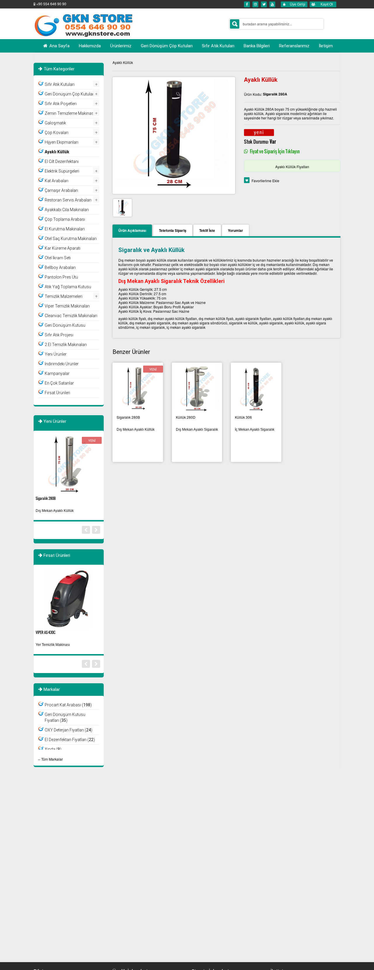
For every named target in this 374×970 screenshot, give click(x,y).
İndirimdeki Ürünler (62, 363)
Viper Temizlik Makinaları (67, 306)
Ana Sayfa (59, 45)
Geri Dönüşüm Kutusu (65, 325)
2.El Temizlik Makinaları (66, 344)
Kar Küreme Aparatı (62, 248)
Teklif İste (207, 230)
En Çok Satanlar (59, 383)
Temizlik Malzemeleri (63, 296)
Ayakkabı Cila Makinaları (67, 209)
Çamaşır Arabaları (61, 190)
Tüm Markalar (52, 759)
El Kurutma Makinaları (65, 229)
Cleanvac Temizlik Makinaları (71, 315)
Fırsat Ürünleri (57, 392)
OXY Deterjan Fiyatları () (68, 730)
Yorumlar (235, 230)
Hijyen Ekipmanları (61, 142)
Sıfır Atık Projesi (59, 335)
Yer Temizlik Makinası (53, 645)
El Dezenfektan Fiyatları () (70, 739)
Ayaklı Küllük (122, 62)
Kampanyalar (57, 373)
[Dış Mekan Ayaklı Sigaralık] (197, 388)
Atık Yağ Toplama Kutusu (68, 286)
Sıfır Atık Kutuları (60, 84)
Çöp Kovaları (56, 132)
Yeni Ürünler (56, 354)
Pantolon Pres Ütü (61, 277)
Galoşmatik (55, 123)
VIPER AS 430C (45, 632)
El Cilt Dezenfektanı (62, 161)
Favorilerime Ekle (265, 180)
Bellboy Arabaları (60, 267)
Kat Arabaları (56, 180)
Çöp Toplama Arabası (65, 219)
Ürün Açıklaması (132, 230)
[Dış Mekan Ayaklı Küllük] (138, 388)
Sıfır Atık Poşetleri (61, 103)
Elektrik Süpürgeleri (62, 171)
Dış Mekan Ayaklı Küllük (136, 429)
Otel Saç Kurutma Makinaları (71, 238)
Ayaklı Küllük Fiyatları (292, 166)
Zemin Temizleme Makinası (70, 113)
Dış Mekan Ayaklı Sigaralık (197, 429)
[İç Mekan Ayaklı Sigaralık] (256, 388)
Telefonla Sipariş (172, 230)
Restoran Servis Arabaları (68, 200)
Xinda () (53, 749)
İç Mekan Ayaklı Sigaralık (254, 429)
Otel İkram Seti (58, 257)
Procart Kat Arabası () (68, 705)
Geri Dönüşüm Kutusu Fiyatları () (65, 717)
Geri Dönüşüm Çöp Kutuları (70, 94)
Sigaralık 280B (46, 498)
